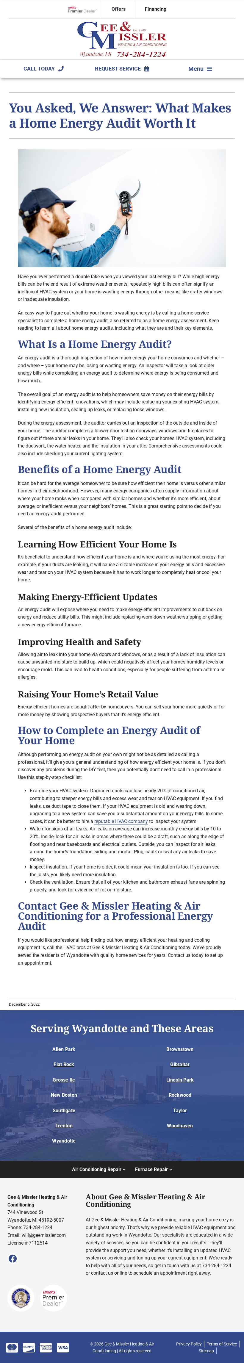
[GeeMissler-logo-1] (122, 23)
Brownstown (179, 1049)
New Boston (64, 1095)
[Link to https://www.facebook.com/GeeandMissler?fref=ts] (12, 1258)
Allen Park (63, 1049)
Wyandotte (64, 1141)
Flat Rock (64, 1064)
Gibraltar (180, 1064)
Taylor (180, 1110)
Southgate (64, 1110)
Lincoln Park (180, 1080)
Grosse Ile (64, 1080)
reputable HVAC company (121, 821)
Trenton (64, 1126)
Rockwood (180, 1095)
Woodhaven (180, 1126)
